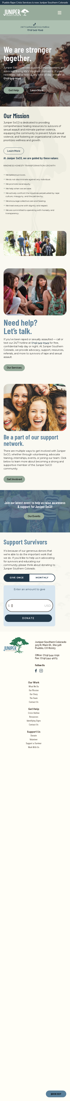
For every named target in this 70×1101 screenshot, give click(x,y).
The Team (34, 698)
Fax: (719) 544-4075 (46, 658)
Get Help (13, 90)
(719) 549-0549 (40, 343)
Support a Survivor (33, 743)
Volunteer (34, 739)
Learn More (36, 90)
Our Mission (34, 690)
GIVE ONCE (17, 577)
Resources (33, 716)
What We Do (34, 686)
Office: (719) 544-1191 (47, 655)
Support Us (33, 731)
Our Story (34, 694)
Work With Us (33, 747)
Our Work (33, 682)
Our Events (34, 516)
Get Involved (14, 479)
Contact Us (33, 701)
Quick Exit (56, 1093)
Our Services (14, 367)
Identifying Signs (34, 720)
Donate (28, 618)
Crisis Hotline (33, 712)
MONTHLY (42, 577)
